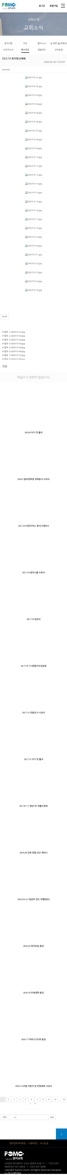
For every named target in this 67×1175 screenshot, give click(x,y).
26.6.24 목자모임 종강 (33, 946)
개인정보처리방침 (17, 1143)
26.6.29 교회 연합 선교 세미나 (34, 852)
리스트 (4, 317)
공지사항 (8, 43)
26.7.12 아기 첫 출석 (33, 759)
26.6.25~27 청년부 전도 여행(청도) (33, 899)
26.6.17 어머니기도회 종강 (33, 1039)
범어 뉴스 (42, 43)
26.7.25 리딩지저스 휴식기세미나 (33, 526)
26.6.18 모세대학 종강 (33, 993)
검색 (52, 1117)
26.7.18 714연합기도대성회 (33, 666)
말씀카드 (42, 50)
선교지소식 (8, 50)
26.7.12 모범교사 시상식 (33, 712)
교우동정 (59, 50)
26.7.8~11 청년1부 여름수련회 (33, 806)
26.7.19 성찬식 (34, 619)
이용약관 (33, 1143)
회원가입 (54, 6)
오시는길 (44, 1143)
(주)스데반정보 (14, 1173)
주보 (25, 43)
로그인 (42, 6)
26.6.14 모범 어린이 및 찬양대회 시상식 (33, 1086)
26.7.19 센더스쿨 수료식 (33, 572)
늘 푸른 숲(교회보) (58, 43)
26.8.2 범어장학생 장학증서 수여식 (33, 479)
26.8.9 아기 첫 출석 (34, 432)
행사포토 (25, 50)
